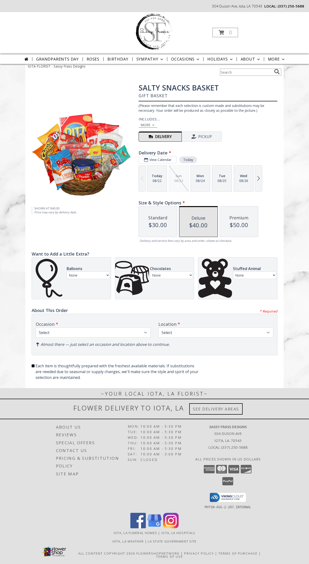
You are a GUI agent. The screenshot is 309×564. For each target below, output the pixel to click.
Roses (93, 59)
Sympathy (147, 59)
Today (188, 159)
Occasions (183, 59)
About (248, 59)
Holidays (217, 59)
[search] (277, 72)
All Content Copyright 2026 (106, 553)
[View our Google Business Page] (154, 527)
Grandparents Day (57, 59)
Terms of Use (169, 556)
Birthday (117, 59)
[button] (225, 32)
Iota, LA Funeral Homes (135, 533)
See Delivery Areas (216, 409)
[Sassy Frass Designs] (154, 31)
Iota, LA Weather (128, 541)
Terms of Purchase (238, 553)
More (274, 59)
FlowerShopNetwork (158, 553)
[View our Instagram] (171, 527)
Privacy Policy (199, 553)
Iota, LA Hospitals (178, 533)
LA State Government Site (172, 541)
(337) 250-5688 (291, 6)
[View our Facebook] (138, 527)
